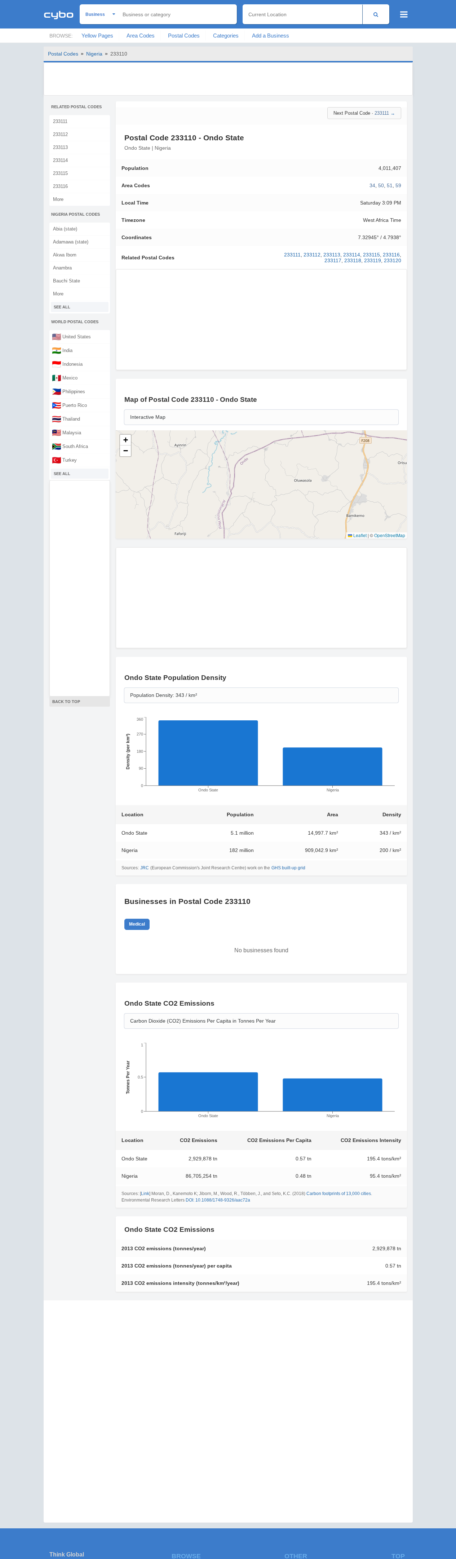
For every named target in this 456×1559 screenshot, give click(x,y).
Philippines (68, 391)
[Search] (375, 14)
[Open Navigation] (404, 14)
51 (390, 185)
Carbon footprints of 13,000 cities (338, 1193)
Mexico (65, 378)
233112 (60, 134)
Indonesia (67, 364)
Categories (226, 35)
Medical (137, 924)
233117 (332, 260)
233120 (392, 260)
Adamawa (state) (70, 242)
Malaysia (66, 432)
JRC (144, 867)
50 (381, 185)
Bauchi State (66, 281)
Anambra (62, 268)
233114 (60, 160)
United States (71, 337)
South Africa (70, 446)
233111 (60, 121)
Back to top (66, 701)
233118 (352, 260)
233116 (60, 186)
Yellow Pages (97, 35)
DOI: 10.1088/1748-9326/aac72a (218, 1200)
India (62, 350)
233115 (60, 173)
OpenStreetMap (389, 535)
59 (398, 185)
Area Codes (141, 35)
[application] (261, 756)
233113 (60, 147)
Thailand (66, 419)
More (58, 199)
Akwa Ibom (64, 255)
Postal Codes (184, 35)
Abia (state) (65, 229)
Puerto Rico (69, 405)
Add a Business (270, 35)
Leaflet (359, 535)
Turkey (64, 460)
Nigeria (94, 54)
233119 (372, 260)
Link (145, 1193)
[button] (125, 440)
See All (62, 307)
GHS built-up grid (288, 867)
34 (372, 185)
